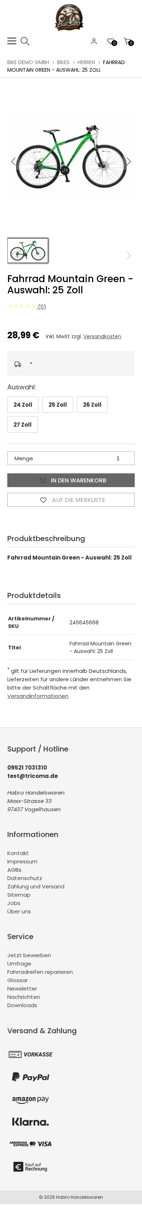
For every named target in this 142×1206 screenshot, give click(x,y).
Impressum (22, 861)
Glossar (17, 980)
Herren (86, 62)
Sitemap (19, 895)
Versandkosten (102, 336)
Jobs (13, 903)
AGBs (14, 870)
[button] (129, 161)
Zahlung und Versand (35, 886)
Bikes (63, 62)
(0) (41, 306)
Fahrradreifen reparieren (40, 972)
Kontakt (18, 853)
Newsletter (22, 988)
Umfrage (19, 963)
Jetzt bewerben (29, 955)
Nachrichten (23, 997)
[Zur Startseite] (71, 32)
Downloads (22, 1005)
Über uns (19, 911)
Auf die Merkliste (78, 500)
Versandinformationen (37, 696)
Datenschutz (24, 878)
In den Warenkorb (78, 480)
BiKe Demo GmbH (28, 62)
